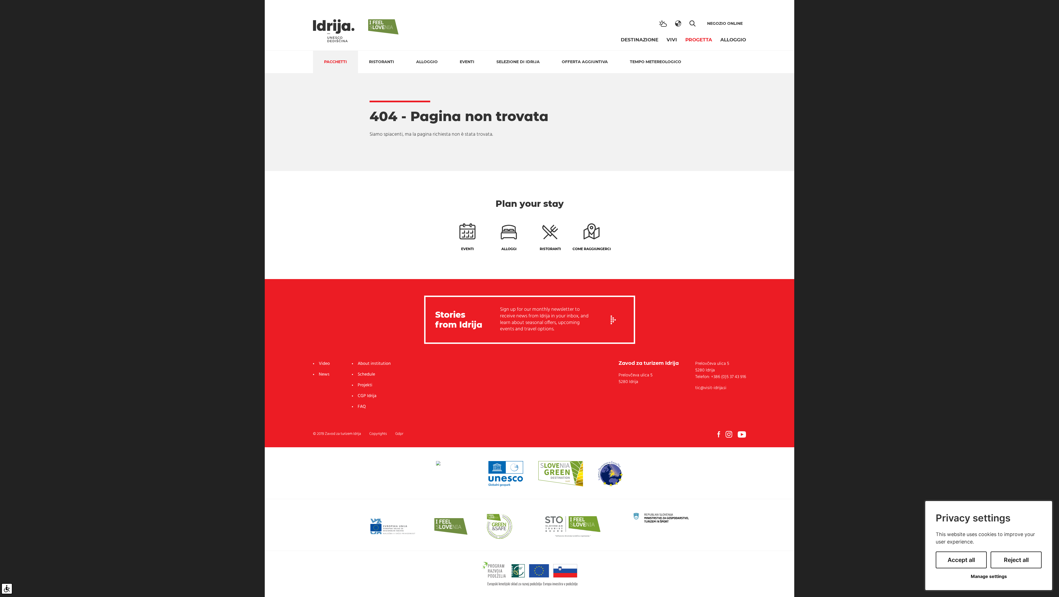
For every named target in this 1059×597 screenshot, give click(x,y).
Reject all (1016, 559)
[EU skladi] (392, 526)
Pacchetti (335, 61)
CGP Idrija (367, 396)
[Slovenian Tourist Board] (572, 526)
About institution (374, 364)
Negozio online (725, 23)
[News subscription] (613, 320)
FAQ (362, 407)
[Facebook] (718, 434)
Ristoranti (381, 61)
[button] (678, 23)
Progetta (698, 39)
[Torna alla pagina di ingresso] (333, 30)
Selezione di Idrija (518, 61)
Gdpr (399, 434)
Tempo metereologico (655, 61)
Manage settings (989, 576)
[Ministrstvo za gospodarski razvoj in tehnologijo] (661, 518)
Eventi (467, 61)
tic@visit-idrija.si (710, 388)
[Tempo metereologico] (663, 23)
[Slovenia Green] (560, 474)
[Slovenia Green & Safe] (499, 526)
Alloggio (733, 39)
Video (324, 364)
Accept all (961, 559)
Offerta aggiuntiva (585, 61)
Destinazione (639, 39)
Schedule (366, 374)
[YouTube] (742, 434)
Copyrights (378, 434)
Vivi (672, 39)
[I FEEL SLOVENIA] (450, 526)
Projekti (365, 385)
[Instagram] (729, 434)
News (324, 374)
